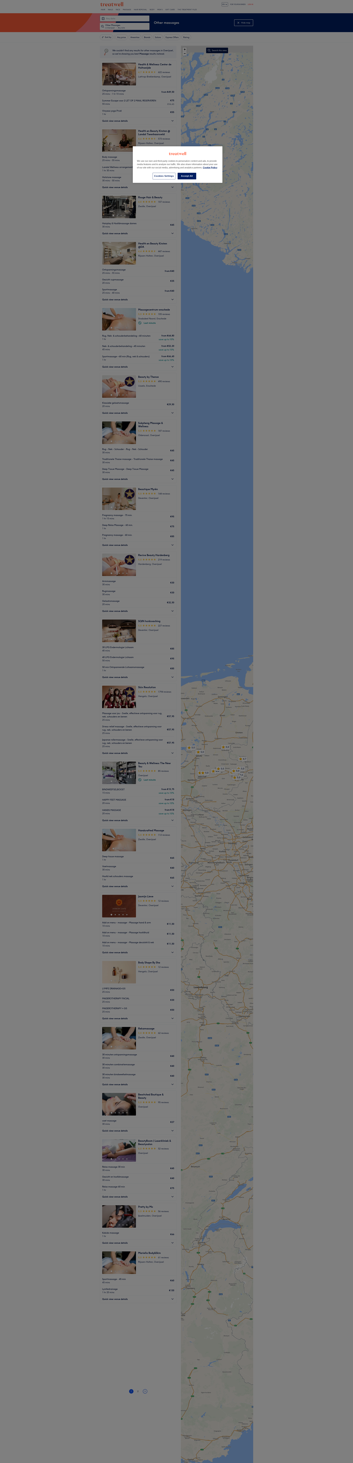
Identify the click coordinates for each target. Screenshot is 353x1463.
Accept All (187, 176)
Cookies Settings (164, 176)
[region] (177, 164)
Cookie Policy (210, 167)
